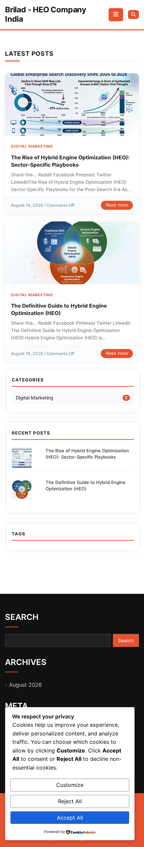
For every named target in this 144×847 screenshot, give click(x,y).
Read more (117, 204)
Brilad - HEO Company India (45, 14)
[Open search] (133, 14)
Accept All (70, 817)
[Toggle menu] (116, 14)
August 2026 (25, 684)
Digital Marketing (32, 146)
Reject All (70, 801)
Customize (69, 785)
